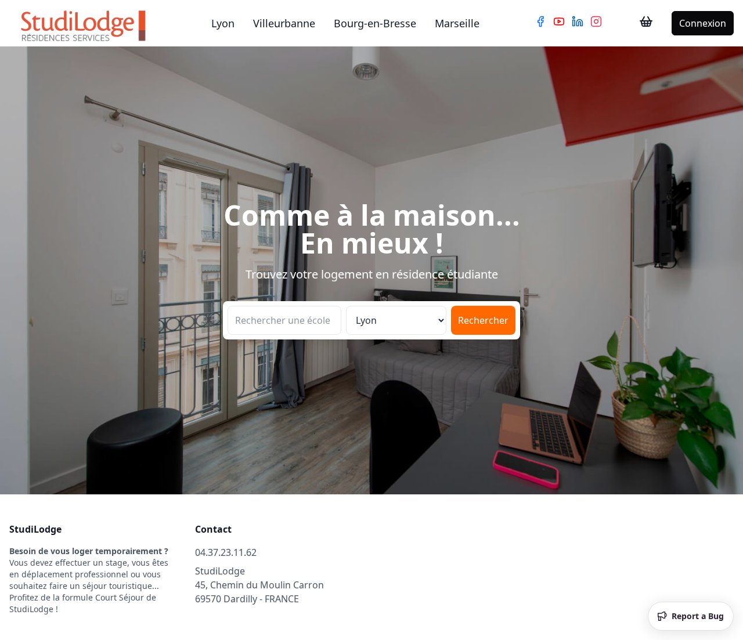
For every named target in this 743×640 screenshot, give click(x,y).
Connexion (702, 23)
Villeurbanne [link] (284, 23)
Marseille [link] (457, 23)
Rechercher (483, 320)
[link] (646, 23)
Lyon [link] (223, 23)
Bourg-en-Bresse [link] (375, 23)
